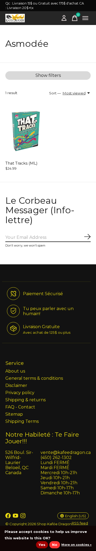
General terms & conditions (34, 378)
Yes (42, 544)
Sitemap (14, 414)
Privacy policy (19, 392)
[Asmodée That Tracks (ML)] (25, 131)
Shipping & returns (25, 399)
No (54, 544)
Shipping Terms (22, 421)
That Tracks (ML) (21, 163)
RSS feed (80, 523)
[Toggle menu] (85, 18)
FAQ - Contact (20, 407)
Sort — (55, 93)
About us (15, 371)
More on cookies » (76, 544)
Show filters (48, 75)
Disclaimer (16, 385)
